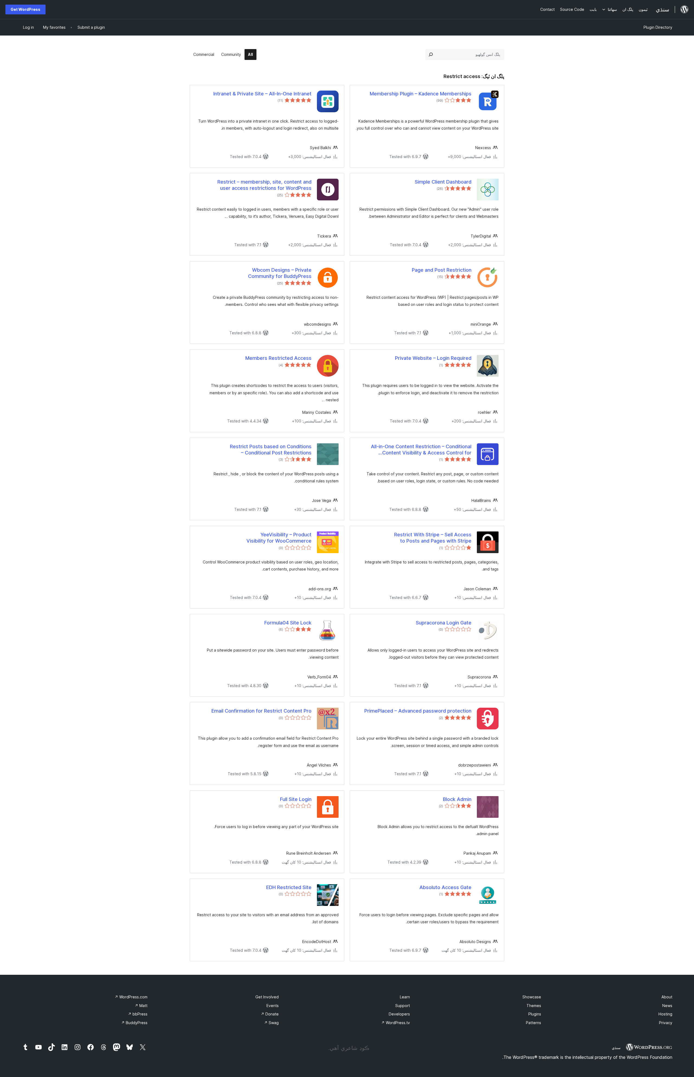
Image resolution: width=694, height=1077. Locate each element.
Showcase (531, 997)
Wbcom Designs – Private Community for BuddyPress (279, 273)
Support (402, 1005)
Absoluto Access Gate (445, 887)
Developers (399, 1014)
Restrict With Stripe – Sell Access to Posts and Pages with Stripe (432, 538)
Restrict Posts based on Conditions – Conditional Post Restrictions (270, 450)
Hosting (665, 1014)
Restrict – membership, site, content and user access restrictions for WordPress (264, 185)
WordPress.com (131, 997)
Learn (405, 997)
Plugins (534, 1014)
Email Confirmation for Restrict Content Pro (261, 711)
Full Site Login (295, 799)
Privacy (665, 1022)
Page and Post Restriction (441, 270)
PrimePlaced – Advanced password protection (417, 711)
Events (272, 1005)
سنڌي (616, 1048)
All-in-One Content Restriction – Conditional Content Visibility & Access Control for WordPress (421, 450)
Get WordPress (25, 9)
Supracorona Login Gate (443, 623)
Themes (533, 1005)
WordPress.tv (395, 1022)
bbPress (137, 1014)
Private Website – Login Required (433, 358)
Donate (270, 1014)
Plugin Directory (658, 27)
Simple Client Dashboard (443, 182)
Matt (141, 1005)
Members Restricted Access (278, 358)
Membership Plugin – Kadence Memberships (420, 94)
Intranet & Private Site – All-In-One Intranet (262, 94)
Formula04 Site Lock (287, 623)
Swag (271, 1022)
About (666, 997)
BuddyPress (134, 1022)
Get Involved (267, 997)
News (667, 1005)
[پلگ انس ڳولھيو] (430, 54)
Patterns (533, 1022)
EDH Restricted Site (288, 887)
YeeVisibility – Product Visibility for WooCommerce (278, 538)
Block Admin (457, 799)
